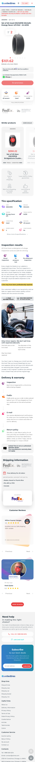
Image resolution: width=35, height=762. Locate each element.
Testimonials (5, 725)
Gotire (3, 728)
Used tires (5, 10)
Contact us (5, 745)
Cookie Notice (6, 719)
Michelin (28, 10)
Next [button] (28, 551)
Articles (3, 722)
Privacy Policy (6, 710)
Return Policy (5, 739)
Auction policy (6, 736)
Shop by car (5, 691)
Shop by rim (5, 697)
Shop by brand (17, 10)
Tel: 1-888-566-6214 (7, 753)
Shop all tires (5, 685)
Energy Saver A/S (9, 12)
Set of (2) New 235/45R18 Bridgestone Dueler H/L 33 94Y (12, 156)
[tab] (10, 57)
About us (4, 704)
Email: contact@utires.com (10, 755)
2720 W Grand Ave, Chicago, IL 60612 (13, 758)
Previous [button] (8, 551)
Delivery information (8, 707)
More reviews (17, 604)
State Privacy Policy (8, 716)
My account (5, 742)
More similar (27, 123)
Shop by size (5, 688)
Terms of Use (5, 713)
